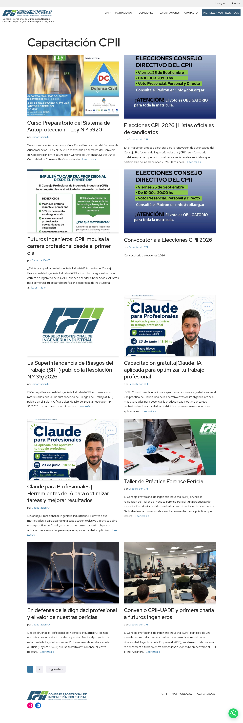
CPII (164, 694)
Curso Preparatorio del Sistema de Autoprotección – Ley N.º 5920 (68, 126)
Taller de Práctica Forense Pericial (164, 481)
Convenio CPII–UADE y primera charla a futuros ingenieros (169, 614)
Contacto (191, 12)
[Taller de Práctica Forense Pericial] (170, 447)
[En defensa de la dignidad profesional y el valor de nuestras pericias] (73, 572)
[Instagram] (30, 705)
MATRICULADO (181, 694)
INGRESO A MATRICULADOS (221, 13)
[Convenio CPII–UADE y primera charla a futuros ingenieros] (170, 572)
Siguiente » (56, 669)
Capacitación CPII (42, 137)
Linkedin (235, 3)
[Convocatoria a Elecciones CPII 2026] (170, 201)
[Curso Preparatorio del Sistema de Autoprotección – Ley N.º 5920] (73, 85)
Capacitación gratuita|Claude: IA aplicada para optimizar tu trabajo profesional (164, 369)
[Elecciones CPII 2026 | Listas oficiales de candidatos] (170, 87)
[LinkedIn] (38, 705)
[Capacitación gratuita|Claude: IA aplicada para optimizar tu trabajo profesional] (170, 325)
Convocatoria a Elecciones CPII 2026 (168, 239)
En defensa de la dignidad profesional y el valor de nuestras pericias (72, 614)
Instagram (221, 3)
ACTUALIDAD (206, 694)
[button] (110, 12)
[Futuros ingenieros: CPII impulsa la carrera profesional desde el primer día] (73, 200)
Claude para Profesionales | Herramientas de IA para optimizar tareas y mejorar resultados (68, 493)
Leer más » (89, 159)
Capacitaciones (170, 12)
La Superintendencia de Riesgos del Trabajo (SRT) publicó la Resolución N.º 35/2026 (70, 369)
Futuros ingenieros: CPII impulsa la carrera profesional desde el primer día (69, 246)
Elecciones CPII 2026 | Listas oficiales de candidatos (169, 129)
